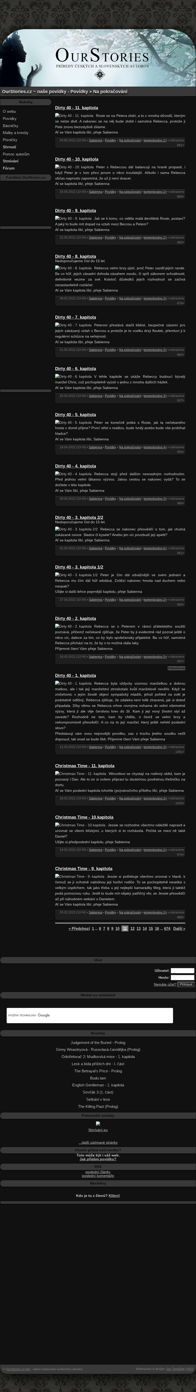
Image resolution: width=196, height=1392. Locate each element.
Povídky (10, 118)
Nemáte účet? (165, 984)
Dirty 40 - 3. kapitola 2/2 (79, 517)
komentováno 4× (155, 447)
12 (132, 928)
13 (139, 928)
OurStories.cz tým (18, 1369)
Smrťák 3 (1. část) (98, 1092)
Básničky (10, 126)
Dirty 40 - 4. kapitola (75, 466)
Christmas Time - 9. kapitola (83, 868)
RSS (190, 1369)
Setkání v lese (98, 1099)
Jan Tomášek (175, 1369)
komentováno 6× (155, 548)
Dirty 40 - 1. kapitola (75, 675)
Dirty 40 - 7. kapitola (75, 317)
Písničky (10, 140)
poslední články (98, 1172)
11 (125, 928)
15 (151, 928)
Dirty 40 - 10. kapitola (76, 159)
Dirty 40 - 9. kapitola (75, 210)
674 (167, 928)
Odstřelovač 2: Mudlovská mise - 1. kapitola (98, 1056)
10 (117, 928)
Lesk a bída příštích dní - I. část (98, 1064)
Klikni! (114, 1196)
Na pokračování (130, 140)
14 (145, 928)
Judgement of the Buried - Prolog (98, 1042)
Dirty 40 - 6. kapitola (75, 368)
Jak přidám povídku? (98, 1159)
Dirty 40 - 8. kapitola (75, 256)
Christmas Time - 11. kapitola (84, 765)
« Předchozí (79, 928)
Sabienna (95, 140)
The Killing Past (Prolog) (98, 1106)
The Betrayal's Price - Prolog (98, 1071)
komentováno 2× (155, 140)
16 (157, 928)
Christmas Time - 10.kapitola (84, 817)
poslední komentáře (98, 1176)
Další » (179, 928)
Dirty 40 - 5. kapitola (75, 414)
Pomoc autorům (16, 154)
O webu (9, 111)
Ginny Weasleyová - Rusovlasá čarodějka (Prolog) (98, 1049)
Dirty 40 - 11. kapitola (76, 107)
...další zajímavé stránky (98, 1142)
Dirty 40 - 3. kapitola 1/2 (79, 567)
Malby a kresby (16, 132)
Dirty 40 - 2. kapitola (75, 618)
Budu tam (98, 1078)
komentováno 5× (155, 656)
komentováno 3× (155, 298)
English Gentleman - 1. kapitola (98, 1085)
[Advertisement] (98, 11)
